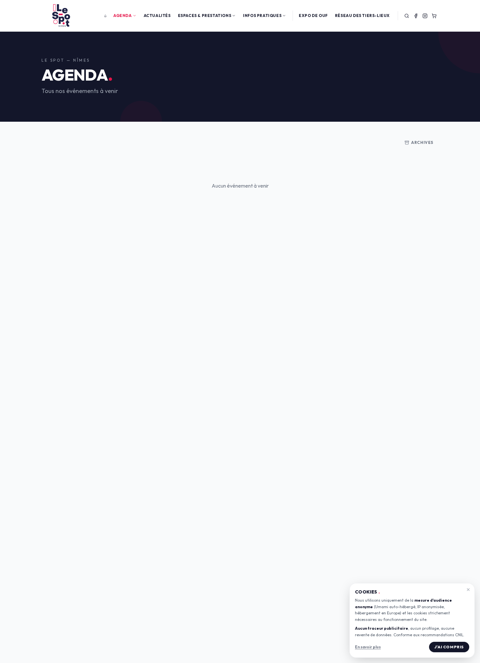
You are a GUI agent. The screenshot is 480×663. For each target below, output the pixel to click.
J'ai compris (449, 646)
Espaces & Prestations (205, 15)
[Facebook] (415, 15)
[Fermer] (468, 589)
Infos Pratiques (262, 15)
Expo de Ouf (313, 15)
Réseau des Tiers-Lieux (362, 15)
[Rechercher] (406, 15)
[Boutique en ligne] (434, 15)
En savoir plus (368, 646)
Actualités (157, 15)
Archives (422, 142)
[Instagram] (424, 15)
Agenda (122, 15)
